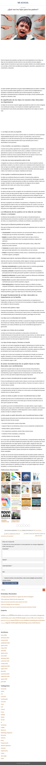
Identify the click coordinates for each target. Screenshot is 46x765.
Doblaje (3, 714)
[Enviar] (44, 590)
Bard (14, 615)
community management (37, 615)
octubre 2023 (4, 663)
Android (7, 615)
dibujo (14, 618)
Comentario (5, 549)
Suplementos (4, 751)
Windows (37, 623)
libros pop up (7, 620)
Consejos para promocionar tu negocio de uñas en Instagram (17, 596)
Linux (17, 620)
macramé (21, 620)
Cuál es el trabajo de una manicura (10, 604)
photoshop (23, 623)
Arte (11, 615)
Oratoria (3, 738)
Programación (4, 743)
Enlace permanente (37, 530)
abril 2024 (3, 650)
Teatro (2, 753)
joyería (2, 620)
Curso (2, 712)
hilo (32, 618)
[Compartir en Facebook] (19, 526)
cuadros (10, 618)
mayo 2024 (4, 648)
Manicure (3, 730)
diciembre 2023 (5, 658)
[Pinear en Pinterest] (26, 526)
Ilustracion (3, 725)
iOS (43, 617)
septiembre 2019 (5, 676)
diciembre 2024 (5, 637)
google (23, 618)
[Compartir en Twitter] (22, 526)
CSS (2, 707)
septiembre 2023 (5, 666)
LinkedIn (12, 620)
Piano (2, 740)
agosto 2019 (4, 679)
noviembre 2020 (5, 674)
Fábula (2, 717)
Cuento (3, 709)
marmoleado (3, 623)
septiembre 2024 (5, 643)
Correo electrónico (7, 565)
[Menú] (2, 2)
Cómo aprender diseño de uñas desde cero (12, 599)
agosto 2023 (4, 668)
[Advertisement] (23, 50)
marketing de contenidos (37, 620)
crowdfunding (4, 618)
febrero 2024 (4, 653)
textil (33, 623)
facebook (18, 618)
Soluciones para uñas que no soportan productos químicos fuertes (18, 607)
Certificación (4, 699)
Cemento (3, 696)
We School (23, 3)
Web (3, 571)
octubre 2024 (4, 640)
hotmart (35, 618)
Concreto (3, 701)
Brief (23, 615)
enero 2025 (4, 635)
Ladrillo (2, 727)
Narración (3, 735)
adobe (3, 615)
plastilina (30, 623)
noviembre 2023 (5, 661)
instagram (39, 618)
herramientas (28, 618)
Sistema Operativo (6, 745)
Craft (2, 704)
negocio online (10, 623)
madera (26, 620)
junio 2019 (3, 681)
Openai (17, 623)
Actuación (3, 689)
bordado (18, 615)
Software (3, 748)
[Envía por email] (24, 526)
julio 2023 (3, 671)
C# (2, 694)
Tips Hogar (23, 7)
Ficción (2, 720)
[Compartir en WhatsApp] (17, 526)
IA (1, 722)
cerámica (26, 615)
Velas (2, 758)
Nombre (4, 559)
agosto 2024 (4, 645)
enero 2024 (4, 656)
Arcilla (2, 691)
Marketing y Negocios (6, 732)
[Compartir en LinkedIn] (29, 526)
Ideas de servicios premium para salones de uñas (14, 602)
